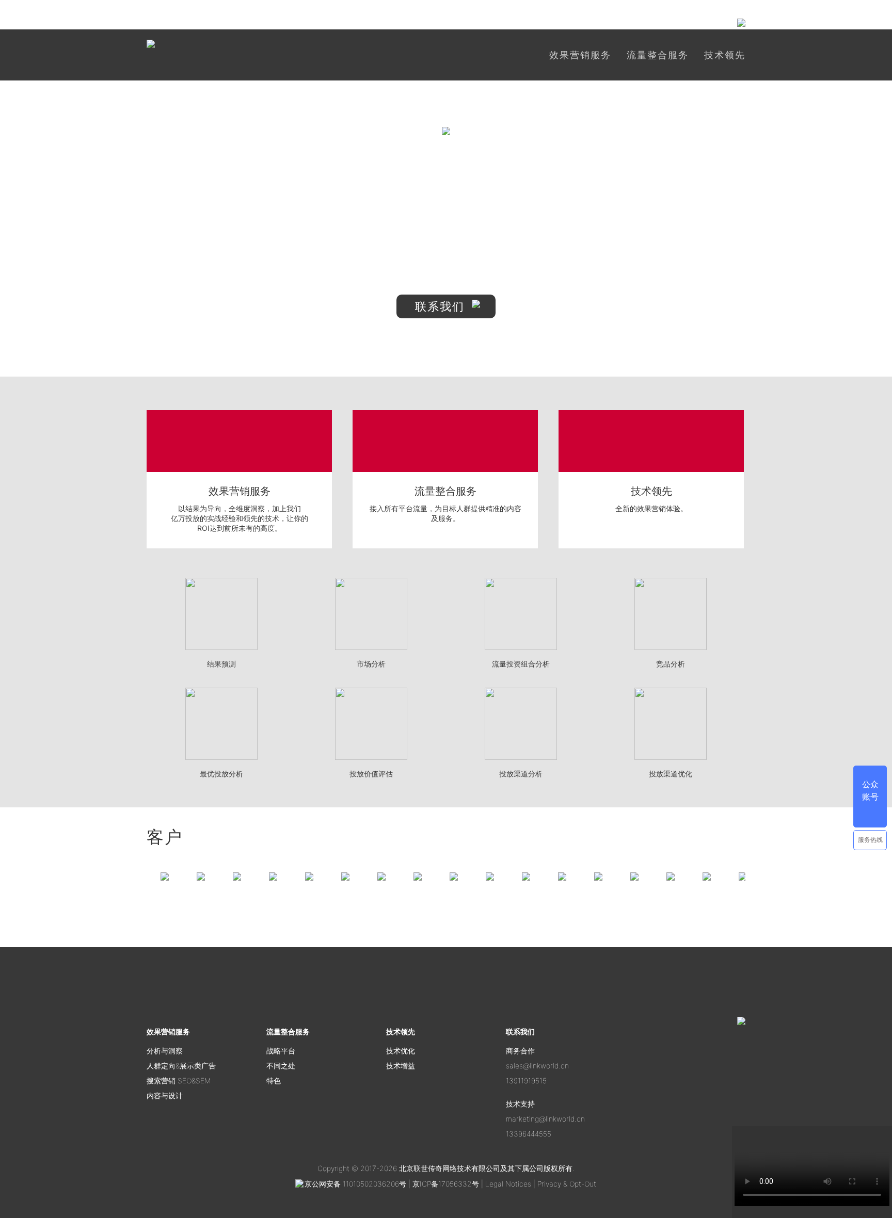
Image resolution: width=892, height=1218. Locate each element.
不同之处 (280, 1065)
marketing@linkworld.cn (545, 1118)
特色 (273, 1080)
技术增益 (400, 1065)
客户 (687, 22)
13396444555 (528, 1133)
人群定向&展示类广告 (181, 1065)
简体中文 (538, 25)
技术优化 (400, 1050)
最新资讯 (644, 22)
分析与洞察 (165, 1050)
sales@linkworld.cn (537, 1065)
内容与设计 (165, 1095)
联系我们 (442, 306)
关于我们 (594, 22)
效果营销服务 (580, 55)
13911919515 (526, 1080)
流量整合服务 (658, 55)
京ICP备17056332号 (446, 1183)
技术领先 (724, 55)
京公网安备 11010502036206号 (355, 1183)
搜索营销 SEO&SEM (179, 1080)
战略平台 (280, 1050)
